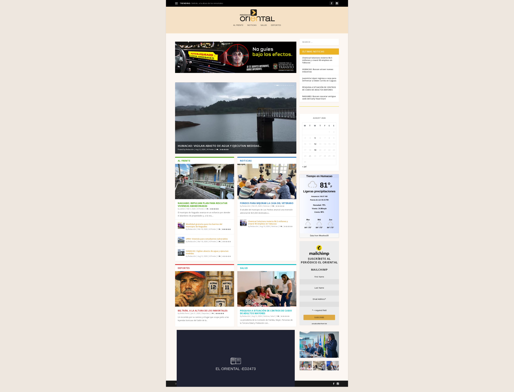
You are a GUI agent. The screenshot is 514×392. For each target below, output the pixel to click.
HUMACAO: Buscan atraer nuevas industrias (317, 70)
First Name (319, 276)
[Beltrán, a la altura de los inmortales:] (204, 288)
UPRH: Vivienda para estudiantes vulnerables (207, 239)
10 (293, 85)
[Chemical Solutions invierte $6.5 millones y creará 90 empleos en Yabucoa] (243, 222)
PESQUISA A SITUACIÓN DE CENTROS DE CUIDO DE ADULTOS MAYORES (266, 312)
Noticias (251, 25)
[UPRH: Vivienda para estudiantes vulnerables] (181, 240)
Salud (263, 25)
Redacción (190, 149)
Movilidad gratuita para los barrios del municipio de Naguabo (204, 225)
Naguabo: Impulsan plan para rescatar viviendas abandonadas (202, 204)
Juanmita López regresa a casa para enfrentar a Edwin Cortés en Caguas (319, 79)
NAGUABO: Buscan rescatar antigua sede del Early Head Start (319, 97)
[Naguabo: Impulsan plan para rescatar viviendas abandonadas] (204, 181)
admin (182, 209)
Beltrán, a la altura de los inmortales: (203, 310)
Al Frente (238, 25)
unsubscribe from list (319, 324)
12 (315, 144)
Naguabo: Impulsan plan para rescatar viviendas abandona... (217, 3)
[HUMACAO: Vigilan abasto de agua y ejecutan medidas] (181, 252)
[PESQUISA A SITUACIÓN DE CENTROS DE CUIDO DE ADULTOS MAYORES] (266, 288)
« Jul (304, 166)
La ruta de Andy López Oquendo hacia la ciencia (215, 146)
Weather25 (324, 235)
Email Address (319, 299)
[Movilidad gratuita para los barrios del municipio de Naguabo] (181, 225)
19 (315, 150)
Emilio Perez (184, 313)
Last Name (319, 288)
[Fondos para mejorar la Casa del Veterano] (266, 181)
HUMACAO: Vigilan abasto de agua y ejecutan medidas (207, 252)
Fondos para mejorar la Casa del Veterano (266, 203)
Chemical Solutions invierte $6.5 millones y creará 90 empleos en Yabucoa (268, 222)
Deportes (276, 25)
